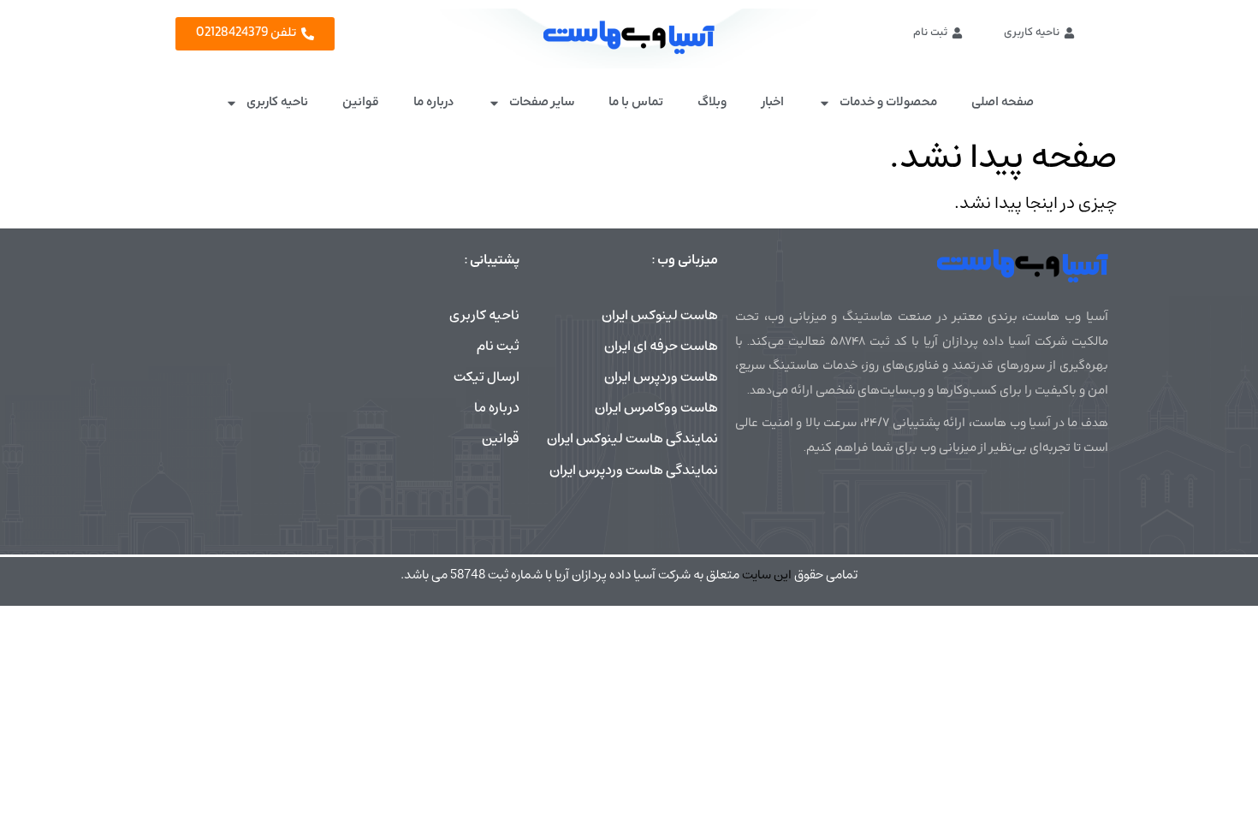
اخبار (772, 102)
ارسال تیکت (486, 376)
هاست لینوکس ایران (660, 315)
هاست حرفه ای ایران (661, 346)
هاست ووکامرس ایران (656, 407)
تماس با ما (635, 102)
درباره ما (433, 102)
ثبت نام (498, 346)
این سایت (767, 574)
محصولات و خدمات (888, 102)
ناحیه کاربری (277, 102)
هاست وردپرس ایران (661, 376)
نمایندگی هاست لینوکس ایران (632, 438)
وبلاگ (712, 102)
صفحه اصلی (1002, 102)
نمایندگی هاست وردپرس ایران (633, 470)
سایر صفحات (541, 102)
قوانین (360, 102)
